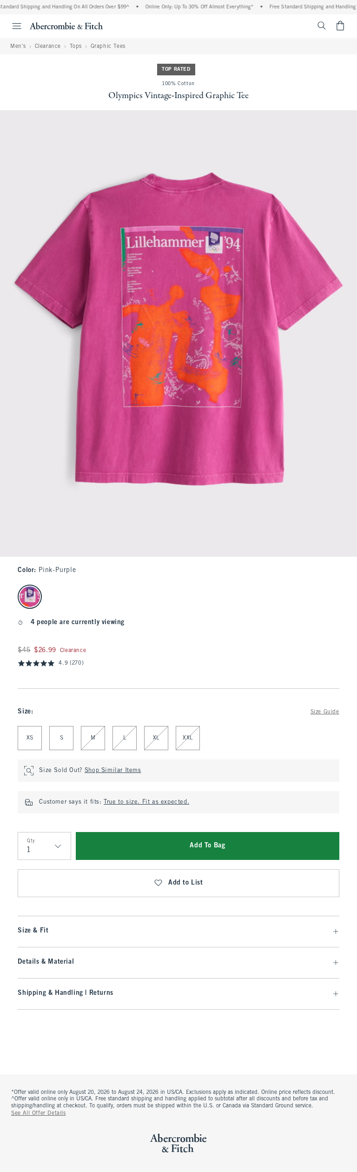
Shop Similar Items (113, 770)
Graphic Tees (108, 46)
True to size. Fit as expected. (146, 802)
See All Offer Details (38, 1113)
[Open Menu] (12, 26)
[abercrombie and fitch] (66, 25)
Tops (76, 46)
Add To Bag (207, 846)
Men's (18, 46)
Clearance (48, 46)
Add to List (185, 883)
